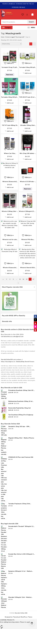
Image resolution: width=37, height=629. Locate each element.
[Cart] (32, 14)
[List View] (34, 43)
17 (33, 279)
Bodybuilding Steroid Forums (25, 361)
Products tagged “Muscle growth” (15, 37)
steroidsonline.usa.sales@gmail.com (12, 336)
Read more (9, 74)
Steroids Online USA (21, 613)
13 (20, 279)
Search (31, 22)
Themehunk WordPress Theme (22, 617)
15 (26, 279)
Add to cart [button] (28, 73)
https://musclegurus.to (8, 361)
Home (2, 37)
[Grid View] (30, 43)
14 (23, 279)
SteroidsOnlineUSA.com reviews (11, 359)
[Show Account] (27, 14)
